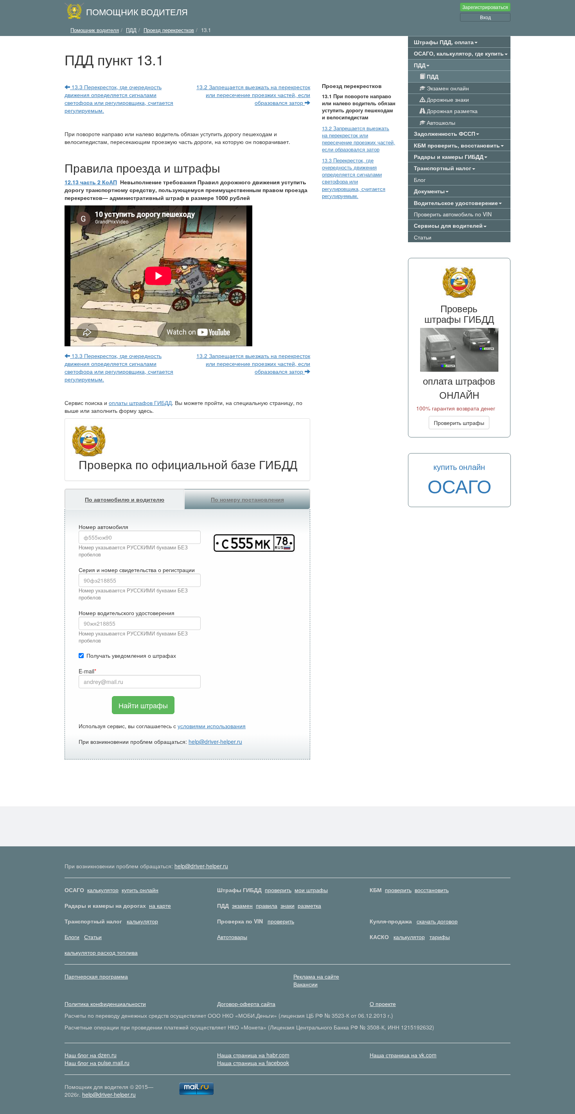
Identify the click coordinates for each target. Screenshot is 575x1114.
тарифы (439, 937)
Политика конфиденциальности (105, 1004)
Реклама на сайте (316, 976)
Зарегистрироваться (485, 7)
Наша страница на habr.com (253, 1055)
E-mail (86, 671)
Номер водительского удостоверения (126, 613)
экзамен (242, 905)
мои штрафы (311, 890)
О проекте (383, 1004)
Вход (485, 17)
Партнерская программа (96, 976)
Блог (420, 180)
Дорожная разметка (451, 111)
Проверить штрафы (459, 423)
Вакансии (305, 984)
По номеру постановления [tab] (247, 499)
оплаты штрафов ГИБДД (140, 403)
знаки (287, 905)
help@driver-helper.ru (215, 741)
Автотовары (232, 937)
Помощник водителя (137, 11)
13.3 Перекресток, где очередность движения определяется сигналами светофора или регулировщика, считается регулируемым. (119, 98)
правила (266, 905)
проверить (278, 890)
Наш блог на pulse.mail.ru (97, 1063)
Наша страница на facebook (253, 1063)
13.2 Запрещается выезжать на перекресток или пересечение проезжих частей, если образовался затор (253, 94)
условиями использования (212, 726)
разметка (309, 905)
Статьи (422, 237)
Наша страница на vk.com (403, 1055)
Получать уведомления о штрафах (131, 655)
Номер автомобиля (103, 527)
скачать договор (437, 921)
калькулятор (103, 890)
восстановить (432, 890)
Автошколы (440, 122)
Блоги (72, 937)
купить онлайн (140, 890)
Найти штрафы (143, 705)
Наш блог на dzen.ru (91, 1055)
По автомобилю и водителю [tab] (124, 499)
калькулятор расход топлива (101, 952)
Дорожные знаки (447, 99)
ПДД (431, 76)
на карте (160, 905)
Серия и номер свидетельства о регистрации (137, 570)
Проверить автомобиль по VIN (453, 214)
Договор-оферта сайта (246, 1004)
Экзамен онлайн (447, 88)
